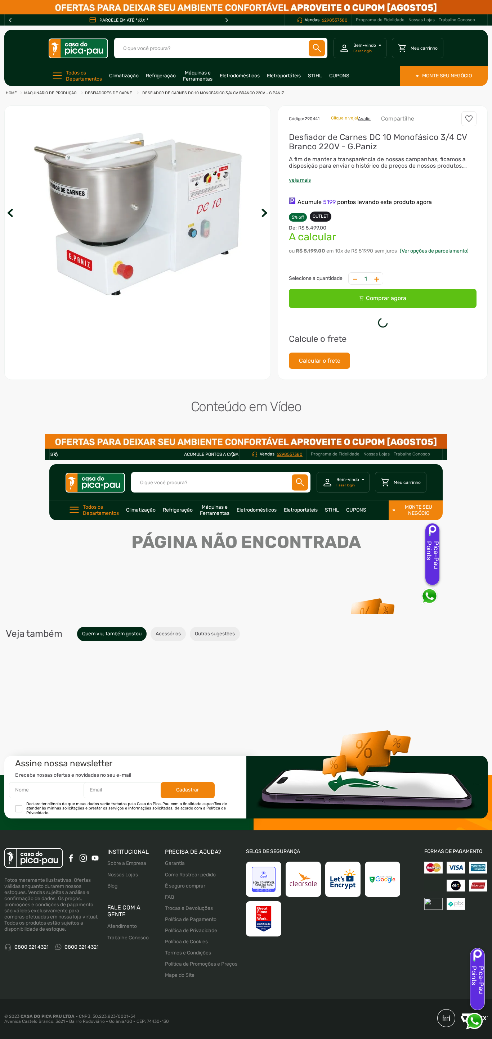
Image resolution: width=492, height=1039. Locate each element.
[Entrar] (360, 48)
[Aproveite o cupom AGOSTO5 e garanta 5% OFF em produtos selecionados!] (246, 7)
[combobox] (220, 48)
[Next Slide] (226, 20)
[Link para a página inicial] (11, 93)
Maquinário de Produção (50, 93)
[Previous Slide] (10, 20)
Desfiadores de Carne (108, 93)
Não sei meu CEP (308, 353)
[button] (137, 214)
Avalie (364, 118)
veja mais (300, 180)
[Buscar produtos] (317, 48)
